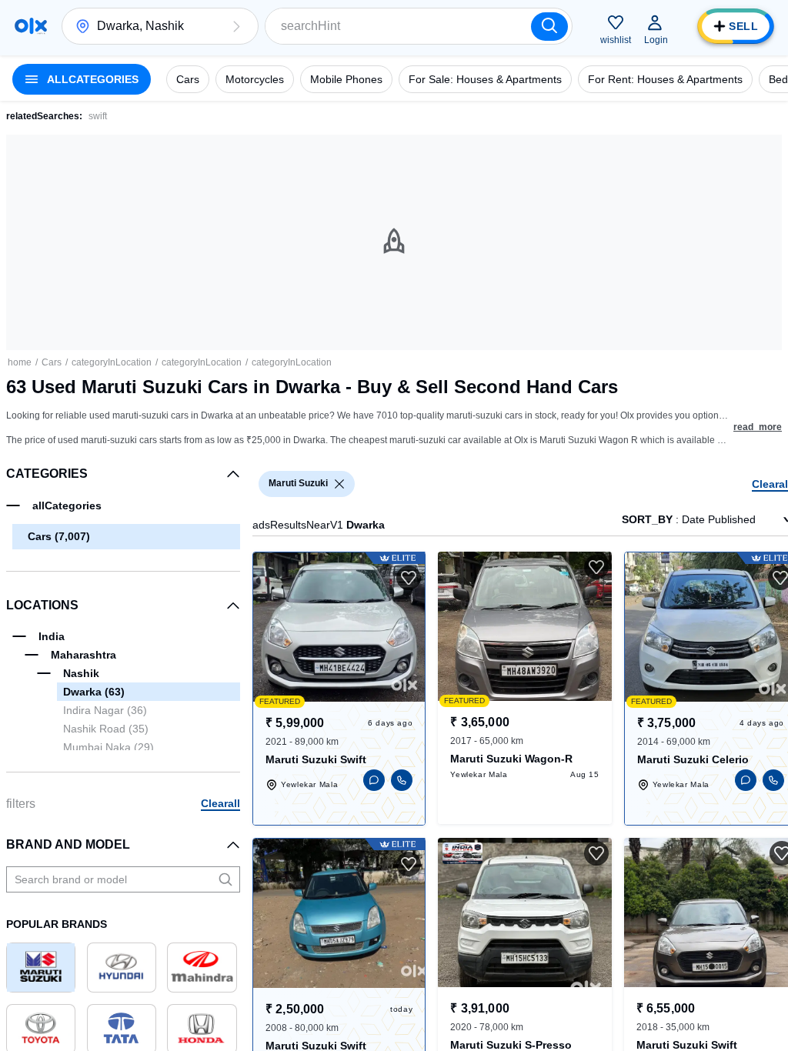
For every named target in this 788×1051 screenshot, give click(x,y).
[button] (236, 26)
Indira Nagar (105, 710)
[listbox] (339, 484)
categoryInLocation (112, 362)
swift (97, 116)
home (20, 362)
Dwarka (94, 692)
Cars (52, 362)
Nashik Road (106, 728)
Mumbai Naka (108, 747)
